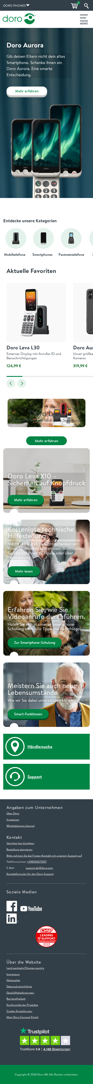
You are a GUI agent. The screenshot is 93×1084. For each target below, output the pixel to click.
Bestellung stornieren (19, 849)
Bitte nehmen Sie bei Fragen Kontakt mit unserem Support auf (44, 855)
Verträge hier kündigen (20, 843)
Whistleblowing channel (20, 826)
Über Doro (12, 813)
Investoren (12, 819)
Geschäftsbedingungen (20, 992)
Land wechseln (15, 968)
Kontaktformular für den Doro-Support (30, 874)
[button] (10, 383)
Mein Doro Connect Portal (22, 1017)
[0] (74, 6)
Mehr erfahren (26, 90)
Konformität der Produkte (22, 1005)
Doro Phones (14, 5)
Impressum (13, 974)
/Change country (34, 968)
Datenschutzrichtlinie (19, 986)
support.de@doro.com (39, 868)
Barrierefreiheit (16, 998)
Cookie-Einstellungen (19, 1011)
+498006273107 (36, 861)
